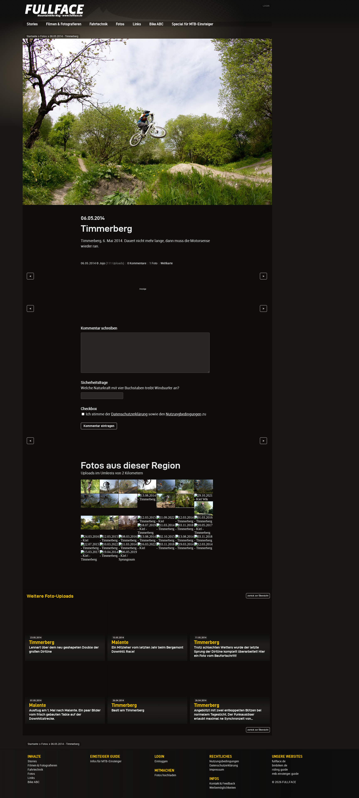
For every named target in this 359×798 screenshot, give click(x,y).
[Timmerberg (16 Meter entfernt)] (184, 491)
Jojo (102, 263)
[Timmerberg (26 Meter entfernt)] (128, 527)
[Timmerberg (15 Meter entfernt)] (147, 491)
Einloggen (161, 761)
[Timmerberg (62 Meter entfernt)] (165, 548)
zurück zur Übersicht (257, 595)
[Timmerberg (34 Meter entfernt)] (184, 521)
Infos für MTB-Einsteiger (106, 761)
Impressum (216, 769)
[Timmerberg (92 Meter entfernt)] (203, 548)
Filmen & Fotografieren (63, 24)
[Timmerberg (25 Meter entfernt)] (109, 527)
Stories (32, 24)
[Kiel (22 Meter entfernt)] (203, 513)
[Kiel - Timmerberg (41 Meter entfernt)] (203, 532)
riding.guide (280, 769)
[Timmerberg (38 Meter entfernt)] (165, 529)
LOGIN (266, 6)
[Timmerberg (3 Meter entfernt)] (90, 491)
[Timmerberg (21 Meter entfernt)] (184, 506)
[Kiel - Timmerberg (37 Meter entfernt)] (147, 532)
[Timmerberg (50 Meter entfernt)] (203, 540)
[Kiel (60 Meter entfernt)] (147, 548)
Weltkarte (167, 263)
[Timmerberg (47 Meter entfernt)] (165, 540)
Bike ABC (156, 24)
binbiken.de (279, 765)
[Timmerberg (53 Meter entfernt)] (90, 548)
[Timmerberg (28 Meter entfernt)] (147, 521)
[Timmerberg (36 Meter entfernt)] (203, 521)
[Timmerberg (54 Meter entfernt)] (109, 548)
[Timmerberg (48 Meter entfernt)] (184, 540)
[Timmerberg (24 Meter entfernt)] (90, 527)
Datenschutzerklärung (129, 414)
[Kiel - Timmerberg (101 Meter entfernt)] (90, 559)
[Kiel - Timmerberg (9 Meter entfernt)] (128, 491)
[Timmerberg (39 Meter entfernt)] (184, 529)
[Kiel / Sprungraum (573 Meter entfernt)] (128, 559)
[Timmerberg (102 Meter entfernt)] (109, 555)
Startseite (32, 36)
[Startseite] (56, 15)
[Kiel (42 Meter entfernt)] (90, 540)
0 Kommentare (136, 263)
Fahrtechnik (99, 24)
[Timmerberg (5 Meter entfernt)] (109, 491)
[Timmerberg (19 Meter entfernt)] (165, 506)
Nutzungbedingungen (183, 414)
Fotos (120, 24)
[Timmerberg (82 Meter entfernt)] (184, 548)
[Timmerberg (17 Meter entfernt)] (203, 491)
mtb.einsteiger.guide (285, 773)
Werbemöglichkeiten (222, 787)
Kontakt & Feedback (222, 783)
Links (137, 24)
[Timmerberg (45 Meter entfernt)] (128, 540)
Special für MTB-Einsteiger (192, 24)
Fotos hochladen (165, 775)
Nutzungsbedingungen (224, 761)
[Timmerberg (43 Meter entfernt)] (109, 540)
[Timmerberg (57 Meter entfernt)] (128, 548)
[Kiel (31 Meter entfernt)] (165, 521)
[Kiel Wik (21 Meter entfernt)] (203, 499)
